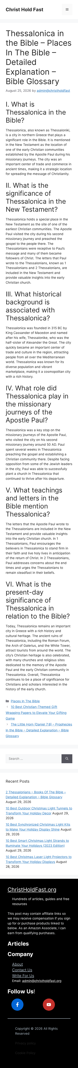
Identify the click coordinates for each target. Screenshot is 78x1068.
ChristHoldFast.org (32, 889)
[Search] (67, 758)
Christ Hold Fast (24, 9)
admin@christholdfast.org (41, 981)
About (17, 964)
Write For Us (23, 975)
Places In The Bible (25, 701)
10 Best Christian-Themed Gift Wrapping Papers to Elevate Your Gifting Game (36, 712)
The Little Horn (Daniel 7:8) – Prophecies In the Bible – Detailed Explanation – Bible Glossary (39, 730)
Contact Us (22, 970)
